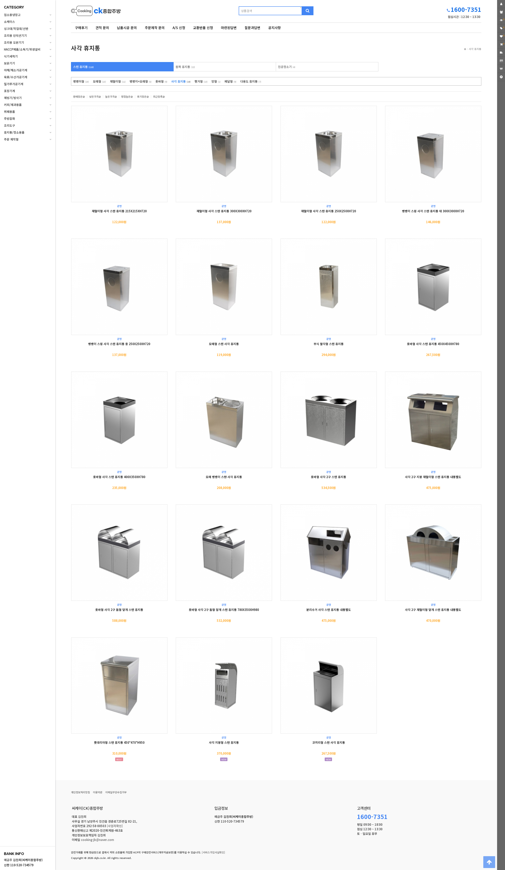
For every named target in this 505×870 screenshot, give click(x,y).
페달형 (230, 81)
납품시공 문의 (127, 27)
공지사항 (274, 27)
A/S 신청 (179, 27)
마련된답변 (229, 27)
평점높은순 (127, 96)
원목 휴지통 (185, 67)
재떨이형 (118, 81)
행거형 (201, 81)
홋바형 (161, 81)
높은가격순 (111, 96)
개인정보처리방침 (80, 792)
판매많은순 (79, 96)
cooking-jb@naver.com (97, 840)
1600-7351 (466, 9)
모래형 (99, 81)
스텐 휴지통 (83, 67)
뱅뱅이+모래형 (141, 81)
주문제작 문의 (155, 27)
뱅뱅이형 (81, 81)
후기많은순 (143, 96)
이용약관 (97, 792)
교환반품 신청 (203, 27)
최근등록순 (159, 96)
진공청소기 (286, 67)
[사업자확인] (115, 826)
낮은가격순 (95, 96)
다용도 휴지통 (250, 81)
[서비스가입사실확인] (213, 852)
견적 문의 (102, 27)
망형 (216, 81)
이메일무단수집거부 (116, 792)
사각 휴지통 (181, 81)
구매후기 (81, 27)
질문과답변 (252, 27)
